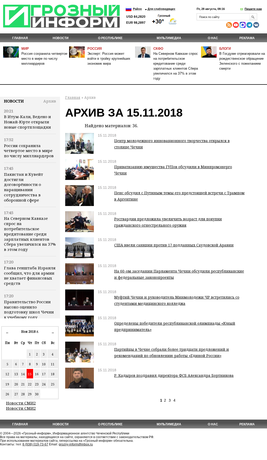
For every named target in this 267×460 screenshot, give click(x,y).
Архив (49, 101)
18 (52, 374)
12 (7, 374)
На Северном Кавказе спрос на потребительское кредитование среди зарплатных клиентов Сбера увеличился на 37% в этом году (30, 234)
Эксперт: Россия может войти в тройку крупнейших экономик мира (108, 58)
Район (137, 8)
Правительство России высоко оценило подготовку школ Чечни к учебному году (29, 309)
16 (37, 374)
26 (7, 394)
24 (44, 384)
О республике (110, 38)
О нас (213, 38)
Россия (94, 49)
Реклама (247, 38)
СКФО (158, 49)
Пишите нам (253, 8)
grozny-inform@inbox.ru (76, 444)
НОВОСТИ (61, 38)
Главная (20, 38)
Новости (14, 101)
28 (23, 394)
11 (52, 364)
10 (44, 364)
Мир (25, 49)
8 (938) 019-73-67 (35, 444)
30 (37, 394)
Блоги (225, 49)
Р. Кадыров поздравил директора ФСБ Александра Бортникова (174, 375)
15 (30, 374)
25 (52, 384)
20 (16, 384)
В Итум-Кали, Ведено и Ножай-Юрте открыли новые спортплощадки (27, 122)
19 (7, 384)
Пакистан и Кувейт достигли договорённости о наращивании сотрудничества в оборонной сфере (23, 187)
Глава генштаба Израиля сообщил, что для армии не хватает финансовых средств (30, 275)
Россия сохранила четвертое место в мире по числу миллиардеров (44, 58)
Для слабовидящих (161, 8)
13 (16, 374)
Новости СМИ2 (21, 402)
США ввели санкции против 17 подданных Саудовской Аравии (174, 245)
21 (23, 384)
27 (16, 394)
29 (30, 394)
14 (23, 374)
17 (44, 374)
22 (30, 384)
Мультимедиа (169, 38)
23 (37, 384)
